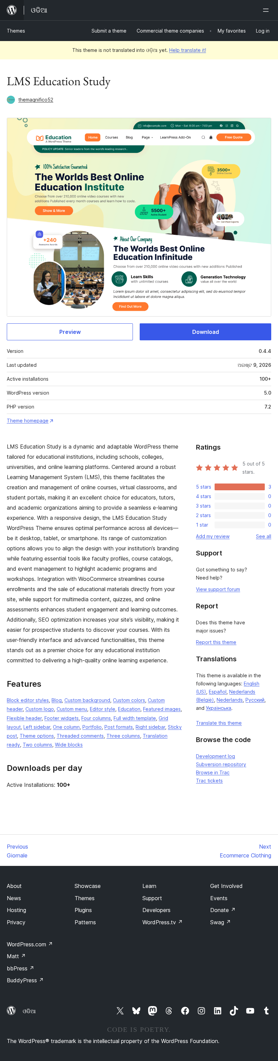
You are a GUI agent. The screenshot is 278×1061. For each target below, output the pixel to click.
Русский (254, 700)
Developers (156, 910)
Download (205, 331)
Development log (215, 756)
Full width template (135, 718)
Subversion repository (221, 764)
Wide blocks (69, 744)
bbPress (20, 968)
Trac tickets (209, 780)
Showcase (88, 886)
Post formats (118, 727)
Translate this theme (219, 723)
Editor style (102, 709)
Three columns (123, 736)
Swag (220, 922)
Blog (57, 700)
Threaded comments (80, 736)
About (14, 886)
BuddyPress (25, 980)
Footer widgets (61, 718)
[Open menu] (267, 10)
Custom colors (129, 700)
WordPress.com (30, 944)
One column (66, 727)
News (14, 898)
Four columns (96, 718)
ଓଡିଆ (29, 1011)
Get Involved (226, 886)
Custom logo (39, 709)
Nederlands (230, 700)
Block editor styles (28, 700)
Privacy (16, 922)
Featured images (162, 709)
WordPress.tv (162, 922)
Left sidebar (36, 727)
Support (152, 898)
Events (218, 898)
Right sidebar (150, 727)
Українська (218, 708)
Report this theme (216, 642)
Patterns (85, 922)
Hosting (16, 910)
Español (217, 692)
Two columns (37, 744)
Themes (16, 31)
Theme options (37, 736)
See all (263, 536)
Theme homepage (27, 420)
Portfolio (92, 727)
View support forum (218, 589)
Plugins (83, 910)
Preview (70, 331)
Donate (223, 910)
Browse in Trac (213, 772)
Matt (16, 956)
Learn (149, 886)
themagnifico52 (35, 99)
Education (129, 709)
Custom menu (72, 709)
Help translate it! (187, 50)
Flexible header (24, 718)
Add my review (213, 536)
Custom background (87, 700)
